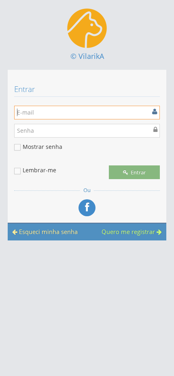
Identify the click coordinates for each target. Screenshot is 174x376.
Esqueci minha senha (47, 232)
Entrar (137, 172)
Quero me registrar (129, 232)
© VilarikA (87, 56)
